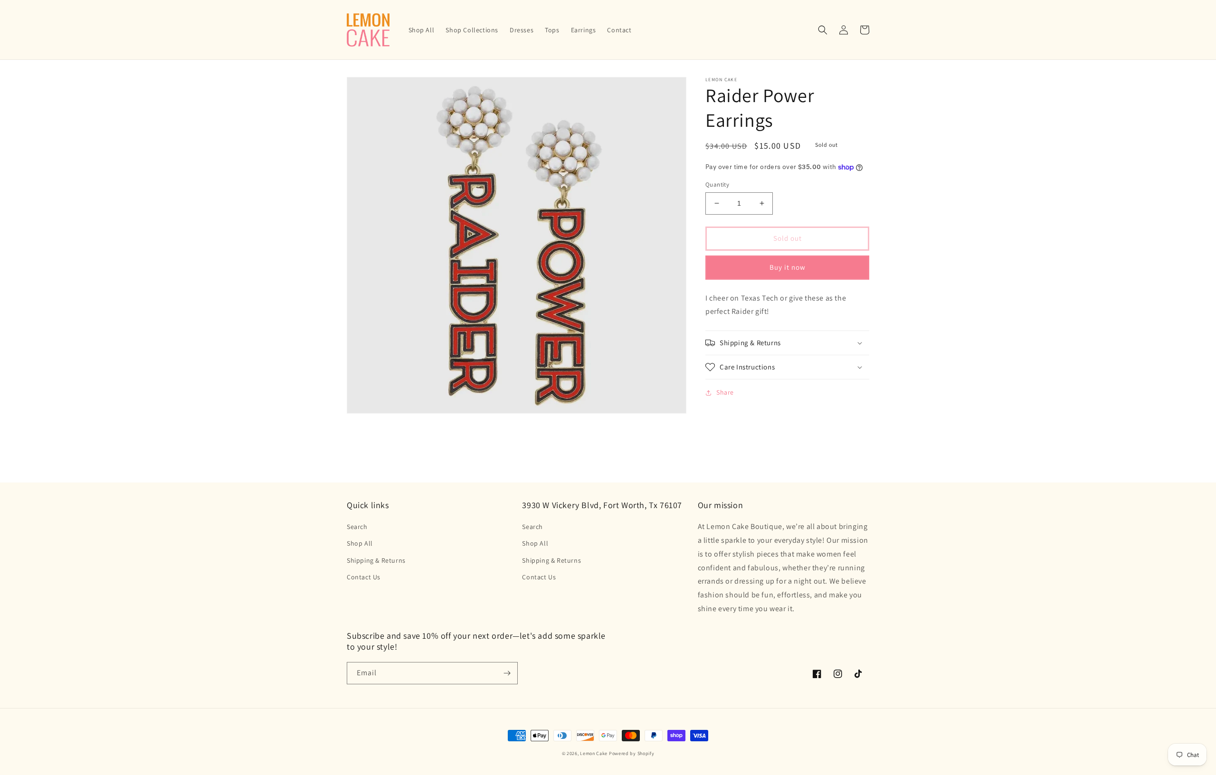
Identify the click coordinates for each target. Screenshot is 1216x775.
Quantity (717, 184)
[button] (822, 29)
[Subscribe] (506, 673)
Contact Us (363, 577)
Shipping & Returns (376, 560)
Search (357, 526)
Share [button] (725, 392)
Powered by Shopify (632, 753)
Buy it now (788, 267)
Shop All (360, 543)
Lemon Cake (594, 753)
